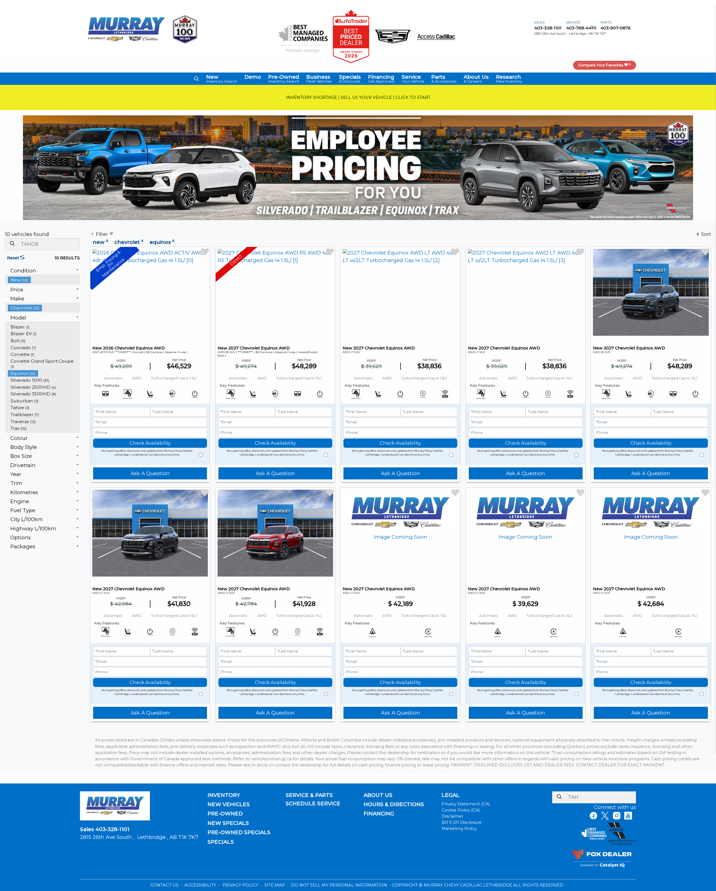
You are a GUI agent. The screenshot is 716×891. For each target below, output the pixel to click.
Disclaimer (452, 816)
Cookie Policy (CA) (461, 810)
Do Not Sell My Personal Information (339, 885)
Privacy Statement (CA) (466, 803)
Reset (13, 257)
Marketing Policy (459, 828)
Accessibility (200, 885)
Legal (451, 795)
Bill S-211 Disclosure (462, 822)
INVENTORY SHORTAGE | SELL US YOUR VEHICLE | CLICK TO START (358, 97)
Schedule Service (313, 803)
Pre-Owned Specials (239, 832)
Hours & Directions (394, 804)
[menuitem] (44, 279)
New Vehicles (229, 804)
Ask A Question (150, 473)
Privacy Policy (241, 885)
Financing (379, 814)
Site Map (275, 885)
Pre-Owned (225, 814)
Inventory (224, 795)
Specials (221, 842)
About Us (378, 795)
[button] (196, 79)
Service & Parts (309, 795)
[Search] (12, 244)
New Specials (228, 823)
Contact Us (165, 885)
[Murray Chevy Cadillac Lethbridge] (126, 29)
